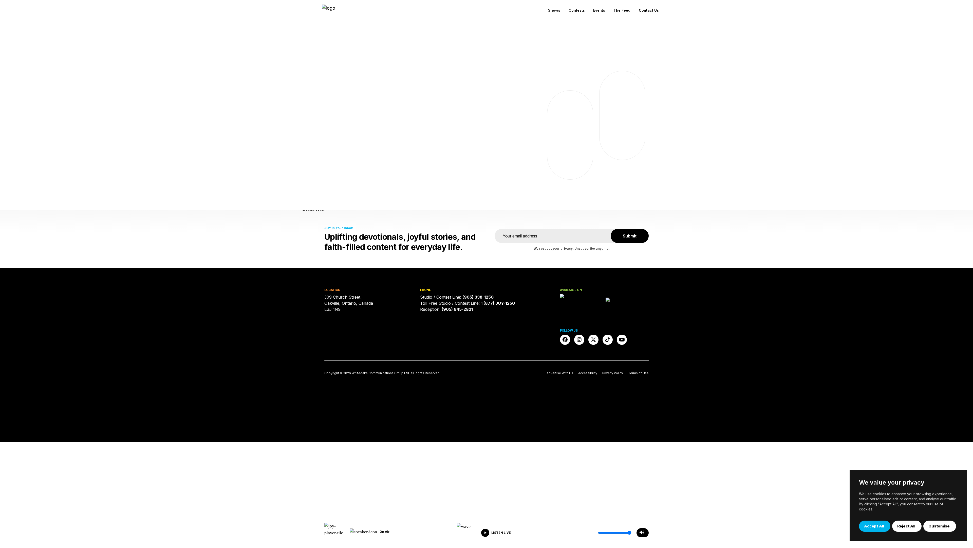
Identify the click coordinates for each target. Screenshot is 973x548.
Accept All (874, 526)
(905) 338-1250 (478, 297)
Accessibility (587, 373)
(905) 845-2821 (457, 309)
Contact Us (649, 10)
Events (599, 10)
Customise (939, 526)
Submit (630, 235)
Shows (554, 10)
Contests (577, 10)
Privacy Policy (612, 373)
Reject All (906, 526)
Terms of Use (638, 373)
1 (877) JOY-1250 (498, 303)
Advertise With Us (560, 373)
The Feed (621, 10)
